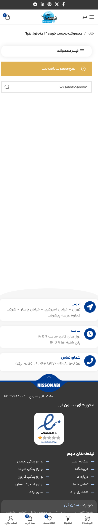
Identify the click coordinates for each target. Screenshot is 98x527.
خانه (91, 33)
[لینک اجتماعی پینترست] (49, 5)
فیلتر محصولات (68, 51)
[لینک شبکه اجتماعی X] (57, 5)
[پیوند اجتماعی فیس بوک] (63, 5)
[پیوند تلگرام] (35, 5)
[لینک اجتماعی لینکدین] (42, 5)
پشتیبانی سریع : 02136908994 (28, 396)
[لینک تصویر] (49, 428)
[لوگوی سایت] (49, 17)
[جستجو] (7, 87)
